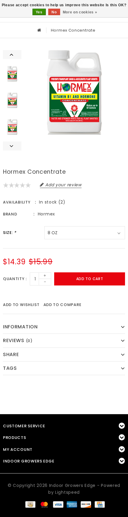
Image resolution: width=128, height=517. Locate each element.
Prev (12, 54)
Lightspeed (67, 492)
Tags (10, 368)
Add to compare (62, 305)
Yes (39, 12)
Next (12, 146)
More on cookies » (80, 12)
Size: (9, 232)
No (54, 12)
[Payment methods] (30, 504)
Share (11, 354)
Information (20, 326)
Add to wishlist (21, 305)
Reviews (18, 340)
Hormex (46, 214)
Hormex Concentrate (73, 30)
